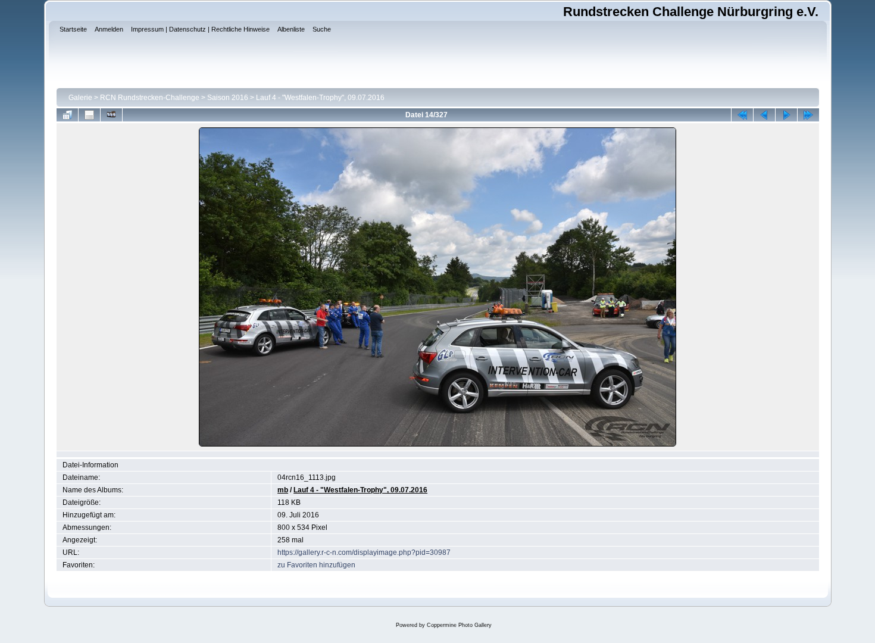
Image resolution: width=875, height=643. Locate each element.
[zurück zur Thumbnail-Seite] (67, 114)
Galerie (80, 97)
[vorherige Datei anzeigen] (764, 114)
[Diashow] (111, 114)
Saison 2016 (227, 97)
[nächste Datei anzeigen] (786, 114)
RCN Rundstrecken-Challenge (149, 97)
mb (282, 490)
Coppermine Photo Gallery (459, 625)
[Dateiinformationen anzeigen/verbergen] (89, 114)
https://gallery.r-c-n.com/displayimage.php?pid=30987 (364, 552)
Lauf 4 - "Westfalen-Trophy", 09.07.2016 (320, 97)
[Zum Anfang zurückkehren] (742, 114)
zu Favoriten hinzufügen (316, 565)
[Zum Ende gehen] (808, 114)
